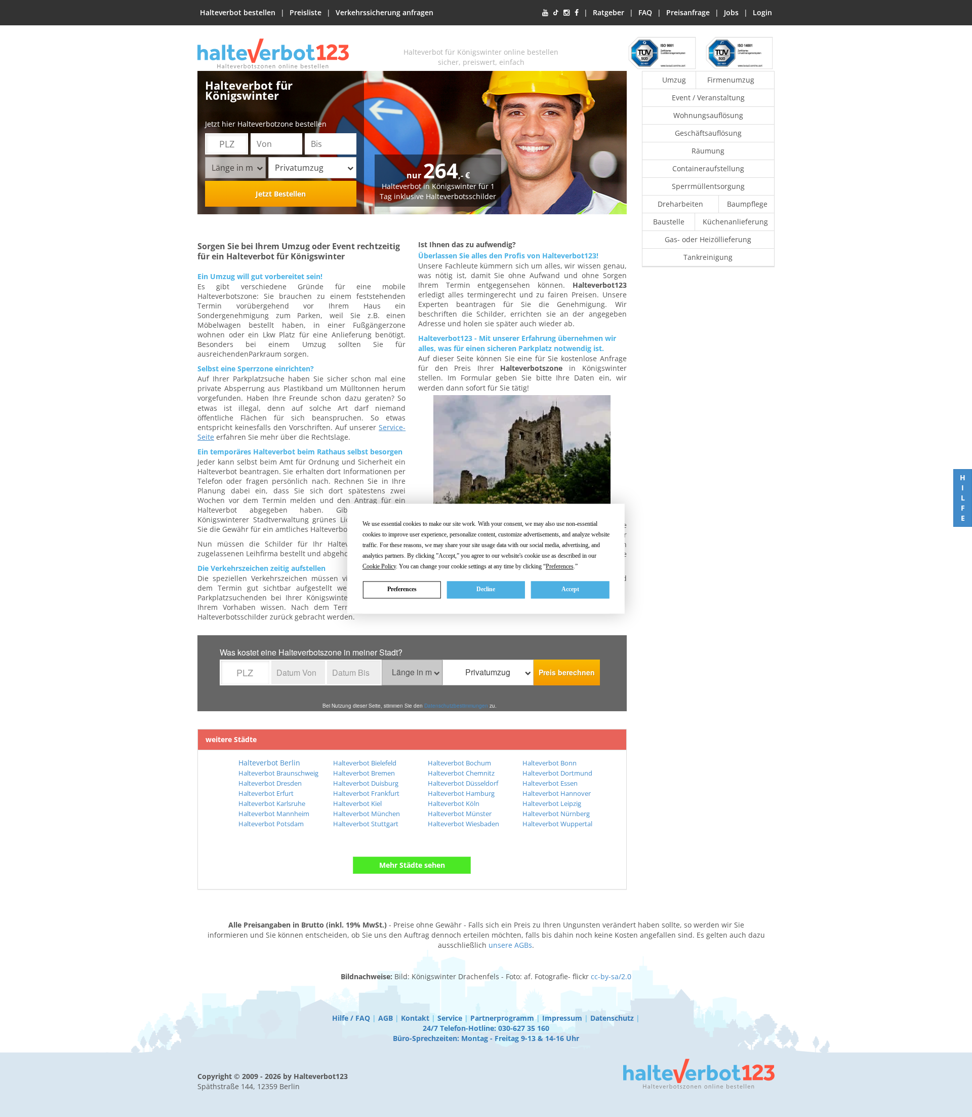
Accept (570, 589)
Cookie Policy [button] (379, 566)
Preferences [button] (560, 566)
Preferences (402, 589)
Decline (485, 589)
